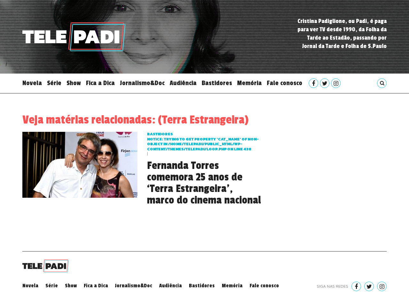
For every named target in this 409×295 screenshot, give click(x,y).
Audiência (183, 83)
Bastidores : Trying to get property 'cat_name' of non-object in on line (203, 141)
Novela (32, 83)
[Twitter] (324, 83)
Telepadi (74, 36)
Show (73, 83)
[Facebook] (313, 83)
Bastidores (217, 83)
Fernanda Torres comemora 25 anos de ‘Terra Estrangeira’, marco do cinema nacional (204, 183)
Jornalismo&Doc (142, 83)
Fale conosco (284, 83)
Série (54, 83)
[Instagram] (336, 83)
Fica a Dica (100, 83)
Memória (249, 83)
